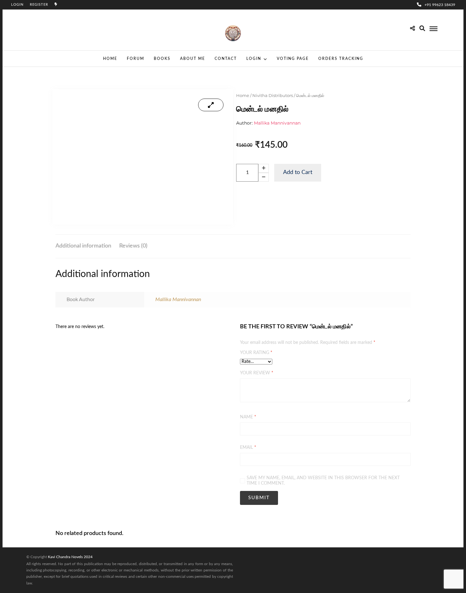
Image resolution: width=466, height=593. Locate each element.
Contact (226, 59)
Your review (256, 373)
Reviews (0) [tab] (133, 246)
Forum (135, 59)
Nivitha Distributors (272, 95)
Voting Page (293, 59)
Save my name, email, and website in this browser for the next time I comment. (323, 481)
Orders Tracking (340, 59)
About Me (192, 59)
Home (110, 59)
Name (248, 417)
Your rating (256, 353)
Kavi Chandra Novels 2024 (70, 557)
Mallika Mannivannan (277, 123)
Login (17, 4)
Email (248, 447)
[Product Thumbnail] (210, 105)
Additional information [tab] (83, 246)
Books (162, 59)
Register (39, 4)
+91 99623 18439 (439, 5)
